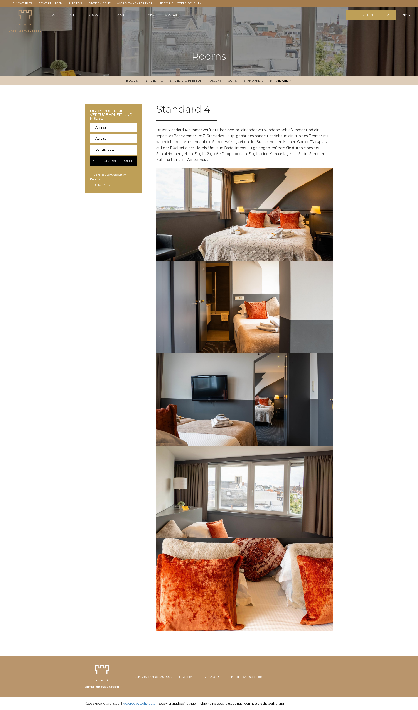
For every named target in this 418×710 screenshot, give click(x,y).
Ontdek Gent (99, 3)
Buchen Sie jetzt (374, 15)
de (405, 15)
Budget (132, 80)
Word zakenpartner (135, 3)
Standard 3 (253, 80)
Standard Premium (186, 80)
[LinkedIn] (307, 676)
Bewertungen (50, 3)
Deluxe (215, 80)
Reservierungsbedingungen (177, 703)
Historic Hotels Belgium (180, 3)
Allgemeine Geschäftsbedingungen (225, 703)
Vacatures (22, 3)
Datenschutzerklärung (268, 703)
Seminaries (122, 15)
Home (53, 15)
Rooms (94, 15)
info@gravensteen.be (246, 676)
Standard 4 (281, 80)
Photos (75, 3)
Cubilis (95, 179)
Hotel (71, 15)
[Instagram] (318, 676)
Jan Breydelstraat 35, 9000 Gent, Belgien (164, 676)
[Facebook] (328, 676)
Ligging (149, 15)
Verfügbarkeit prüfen (113, 161)
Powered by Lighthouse (139, 703)
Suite (232, 80)
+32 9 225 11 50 (211, 676)
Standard (154, 80)
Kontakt (171, 15)
